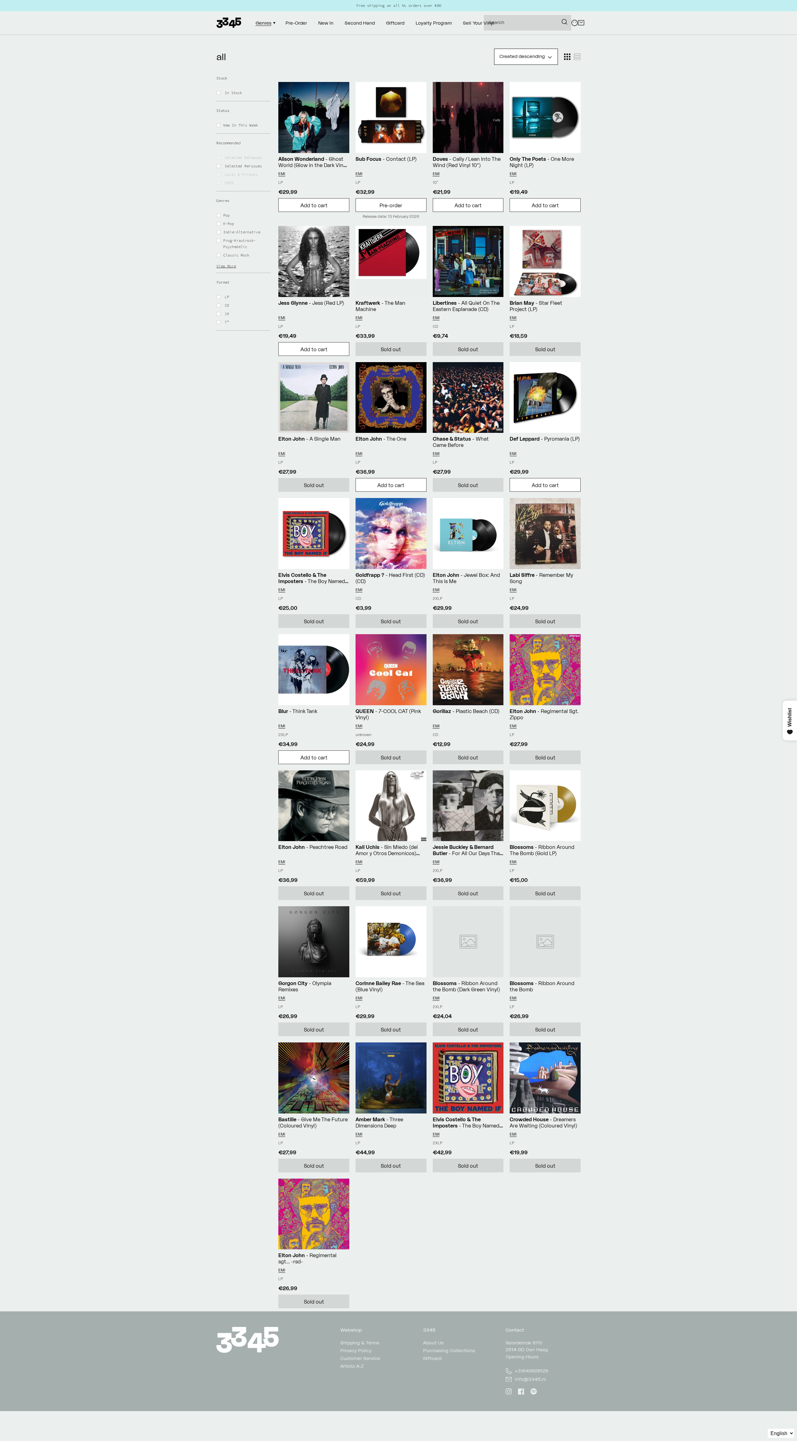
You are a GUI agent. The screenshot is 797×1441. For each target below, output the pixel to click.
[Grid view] (567, 56)
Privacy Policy (356, 1350)
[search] (527, 23)
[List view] (577, 56)
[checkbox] (248, 93)
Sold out (391, 349)
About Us (433, 1343)
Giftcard (432, 1358)
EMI (281, 173)
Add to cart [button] (314, 205)
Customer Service (360, 1358)
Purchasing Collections (449, 1350)
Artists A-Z (352, 1366)
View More (226, 266)
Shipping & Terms (359, 1343)
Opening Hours (522, 1357)
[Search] (564, 22)
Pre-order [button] (391, 205)
